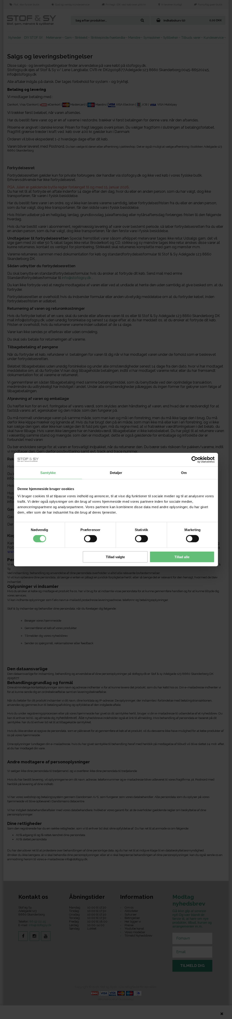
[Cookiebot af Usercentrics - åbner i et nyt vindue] (195, 459)
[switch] (90, 538)
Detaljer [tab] (116, 473)
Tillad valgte (115, 557)
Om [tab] (184, 473)
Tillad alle (181, 557)
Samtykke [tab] (48, 473)
